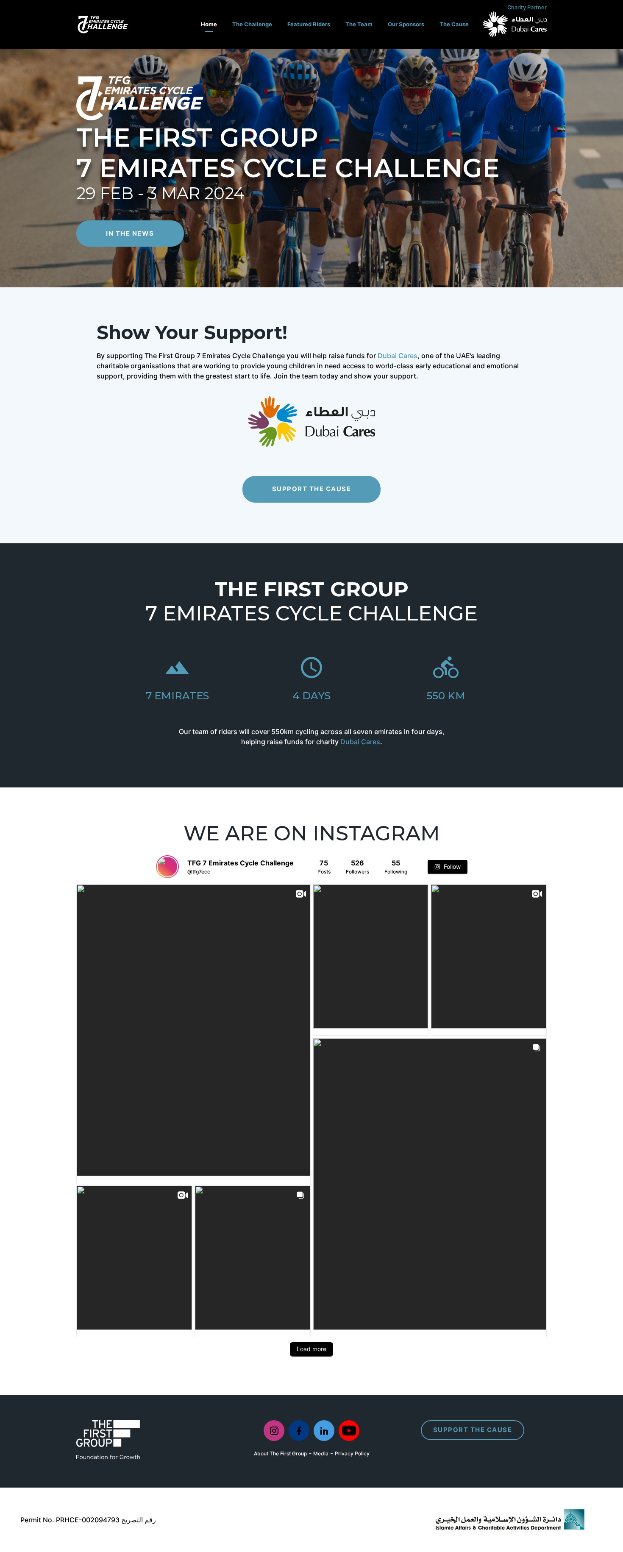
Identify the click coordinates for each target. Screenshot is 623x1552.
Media (320, 1453)
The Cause (454, 24)
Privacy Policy (352, 1453)
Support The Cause (311, 489)
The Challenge (252, 24)
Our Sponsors (406, 24)
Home (209, 24)
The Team (359, 24)
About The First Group (280, 1453)
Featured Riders (308, 24)
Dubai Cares (397, 355)
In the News (130, 233)
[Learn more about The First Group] (108, 1439)
